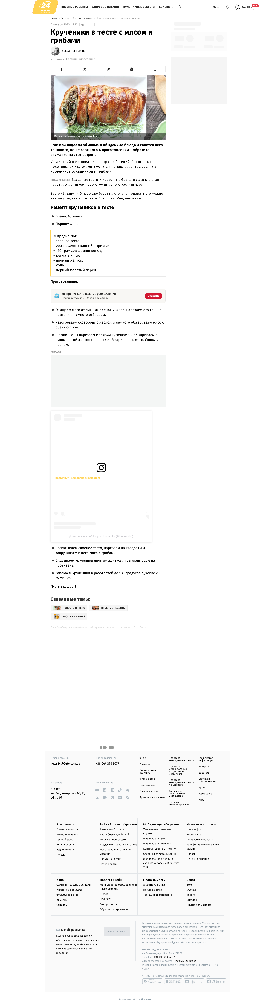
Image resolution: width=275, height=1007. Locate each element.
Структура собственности (207, 780)
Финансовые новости (200, 839)
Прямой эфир (64, 839)
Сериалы (61, 905)
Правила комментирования (179, 803)
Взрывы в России (110, 859)
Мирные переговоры (113, 839)
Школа (104, 893)
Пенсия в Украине (198, 859)
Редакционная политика (147, 771)
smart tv (194, 981)
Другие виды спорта (199, 905)
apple (173, 981)
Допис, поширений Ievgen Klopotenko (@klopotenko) (101, 536)
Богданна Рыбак (73, 51)
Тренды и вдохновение (157, 894)
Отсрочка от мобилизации (159, 854)
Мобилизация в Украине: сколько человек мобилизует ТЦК (161, 863)
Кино (60, 880)
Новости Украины (67, 834)
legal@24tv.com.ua (185, 961)
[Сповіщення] (227, 7)
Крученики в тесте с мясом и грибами (118, 18)
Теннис (191, 894)
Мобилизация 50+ (154, 838)
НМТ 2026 (105, 899)
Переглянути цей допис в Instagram (77, 477)
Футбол (191, 889)
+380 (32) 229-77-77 (164, 957)
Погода (60, 854)
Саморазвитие (109, 904)
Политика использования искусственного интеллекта (178, 770)
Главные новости (67, 829)
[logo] (45, 7)
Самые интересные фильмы (73, 884)
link (97, 790)
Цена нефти (194, 829)
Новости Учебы (111, 880)
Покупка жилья (152, 889)
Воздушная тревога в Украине (118, 844)
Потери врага (108, 864)
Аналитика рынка (154, 884)
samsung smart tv (216, 981)
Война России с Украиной (118, 824)
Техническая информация (206, 759)
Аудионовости (65, 849)
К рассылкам (117, 931)
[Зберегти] (154, 69)
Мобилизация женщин (157, 843)
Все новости (65, 824)
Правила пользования (152, 797)
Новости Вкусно (60, 18)
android (152, 981)
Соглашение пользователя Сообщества (177, 793)
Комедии (61, 899)
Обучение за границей (114, 909)
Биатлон (192, 899)
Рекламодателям (149, 791)
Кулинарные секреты (139, 7)
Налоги (191, 854)
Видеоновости (65, 844)
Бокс (189, 884)
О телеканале (147, 779)
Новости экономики (201, 824)
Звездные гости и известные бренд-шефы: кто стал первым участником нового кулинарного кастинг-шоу (105, 182)
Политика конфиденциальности (181, 759)
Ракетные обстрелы (112, 829)
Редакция (144, 764)
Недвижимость (154, 880)
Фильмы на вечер (67, 894)
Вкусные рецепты (74, 7)
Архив (202, 787)
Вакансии (204, 773)
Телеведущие (147, 785)
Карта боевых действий (114, 834)
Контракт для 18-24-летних (159, 848)
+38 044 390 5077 (107, 763)
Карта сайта (205, 794)
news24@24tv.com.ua (65, 763)
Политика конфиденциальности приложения (181, 782)
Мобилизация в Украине (161, 824)
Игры (202, 800)
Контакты (204, 766)
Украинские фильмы (69, 889)
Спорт (191, 880)
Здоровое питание (106, 7)
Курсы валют (195, 834)
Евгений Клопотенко (80, 59)
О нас (142, 758)
